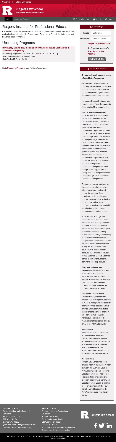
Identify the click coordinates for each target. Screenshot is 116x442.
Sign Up (98, 19)
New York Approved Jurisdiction (95, 392)
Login (109, 19)
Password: (84, 39)
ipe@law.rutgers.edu (97, 324)
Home (8, 19)
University (6, 2)
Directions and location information (17, 427)
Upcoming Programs (22, 19)
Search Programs (82, 19)
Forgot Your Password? (99, 44)
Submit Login (96, 59)
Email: (86, 33)
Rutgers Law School (23, 2)
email (94, 90)
